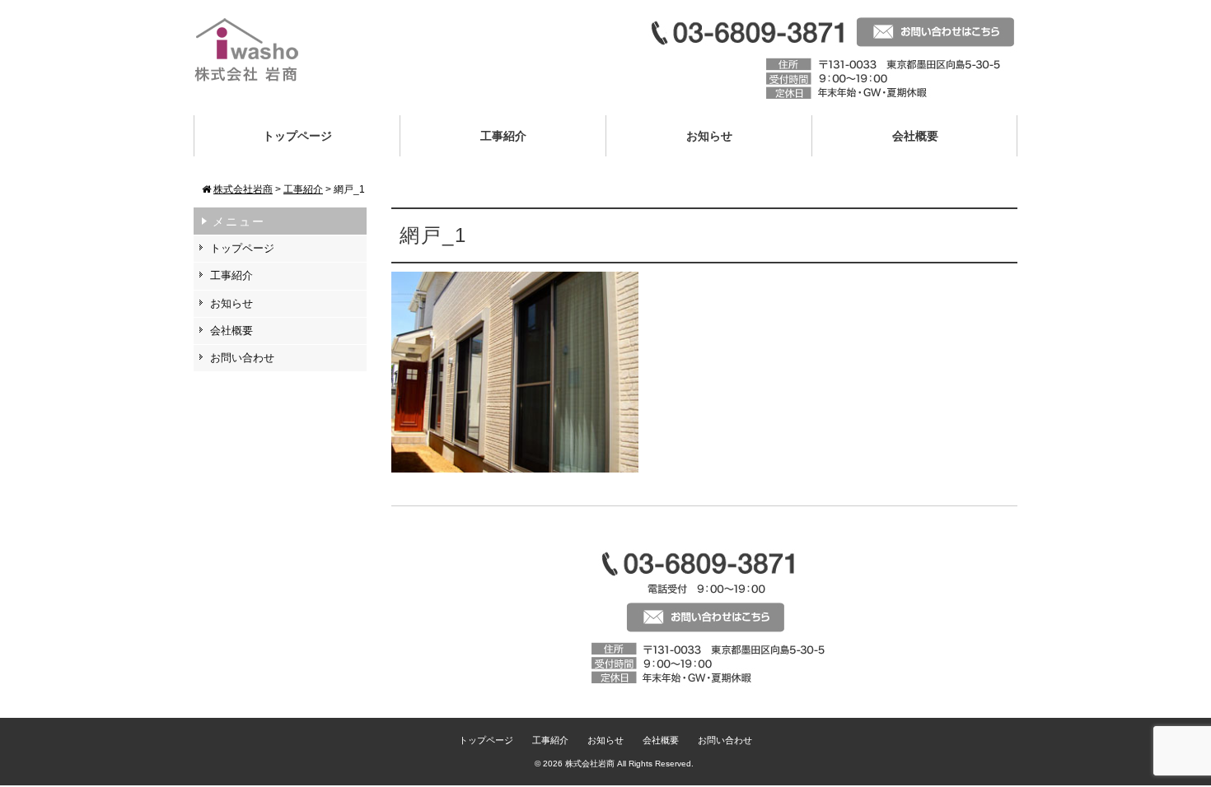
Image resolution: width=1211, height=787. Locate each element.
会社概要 (915, 135)
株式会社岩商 (590, 763)
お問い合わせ (242, 358)
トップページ (297, 135)
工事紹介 (503, 135)
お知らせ (709, 135)
